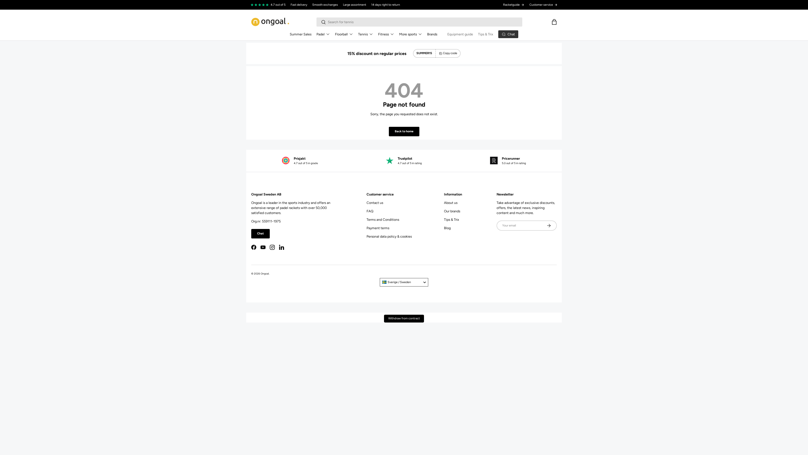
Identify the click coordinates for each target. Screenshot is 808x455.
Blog (447, 228)
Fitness (383, 34)
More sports (408, 34)
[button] (554, 22)
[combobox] (419, 22)
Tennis (363, 34)
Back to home (404, 131)
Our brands (452, 211)
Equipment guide (460, 34)
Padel (320, 34)
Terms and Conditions (383, 220)
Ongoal (265, 273)
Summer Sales (300, 34)
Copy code (450, 53)
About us (450, 203)
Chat (260, 233)
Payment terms (378, 228)
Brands (432, 34)
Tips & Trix (485, 34)
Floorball (341, 34)
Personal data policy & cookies (389, 236)
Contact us (375, 203)
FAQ (370, 211)
